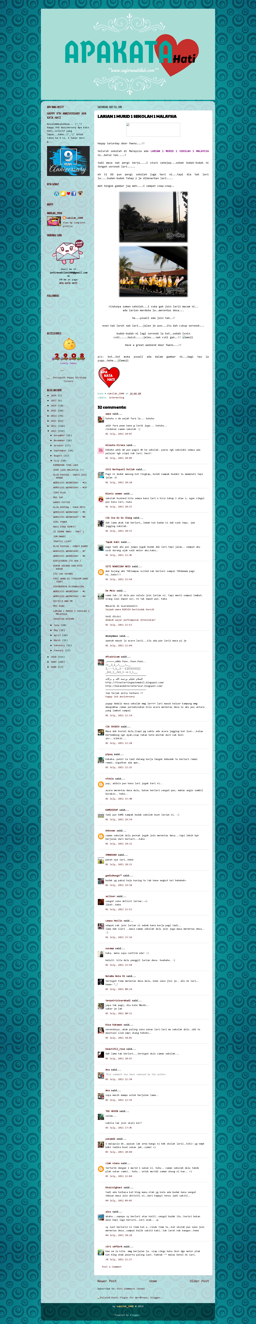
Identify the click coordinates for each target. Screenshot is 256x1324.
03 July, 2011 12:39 (119, 1100)
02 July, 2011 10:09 (119, 458)
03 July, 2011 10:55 (119, 1058)
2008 (54, 667)
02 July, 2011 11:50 (119, 579)
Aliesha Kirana (115, 445)
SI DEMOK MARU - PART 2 (68, 531)
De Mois (110, 591)
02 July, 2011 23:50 (119, 965)
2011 (54, 431)
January (59, 650)
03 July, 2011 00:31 (119, 1013)
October (59, 445)
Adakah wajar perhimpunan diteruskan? (131, 620)
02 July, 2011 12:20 (119, 743)
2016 (54, 405)
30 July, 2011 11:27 (119, 1259)
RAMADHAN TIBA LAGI (65, 465)
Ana (108, 1070)
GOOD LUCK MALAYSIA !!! (68, 470)
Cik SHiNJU (112, 726)
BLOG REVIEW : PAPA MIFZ (69, 507)
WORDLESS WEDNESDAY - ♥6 (69, 556)
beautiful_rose (115, 1049)
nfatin (110, 779)
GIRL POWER (60, 522)
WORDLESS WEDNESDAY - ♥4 (69, 596)
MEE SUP (58, 497)
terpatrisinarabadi (118, 1000)
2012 (54, 426)
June (57, 625)
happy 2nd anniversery (120, 696)
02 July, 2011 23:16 (119, 937)
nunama (110, 948)
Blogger (135, 1315)
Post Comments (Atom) (131, 1289)
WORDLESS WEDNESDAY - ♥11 (70, 482)
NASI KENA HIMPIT (64, 527)
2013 (54, 421)
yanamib (110, 1139)
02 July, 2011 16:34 (119, 819)
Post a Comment (112, 1267)
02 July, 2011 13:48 (119, 799)
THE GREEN (112, 1111)
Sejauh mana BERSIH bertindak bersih (130, 609)
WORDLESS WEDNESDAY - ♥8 (69, 517)
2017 (54, 400)
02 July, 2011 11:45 (119, 555)
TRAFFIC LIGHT (62, 541)
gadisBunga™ (114, 875)
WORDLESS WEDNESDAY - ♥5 (69, 591)
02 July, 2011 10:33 (119, 507)
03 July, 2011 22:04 (119, 1176)
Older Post (199, 1281)
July (57, 461)
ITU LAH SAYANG (63, 574)
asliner (110, 896)
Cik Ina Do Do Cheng (119, 518)
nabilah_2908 (74, 218)
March (58, 640)
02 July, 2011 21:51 (119, 909)
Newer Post (107, 1281)
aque (108, 414)
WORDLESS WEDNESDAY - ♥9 (69, 512)
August (59, 455)
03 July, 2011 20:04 (119, 1152)
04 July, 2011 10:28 (119, 1235)
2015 (54, 411)
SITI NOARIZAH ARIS (118, 566)
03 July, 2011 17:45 (119, 1128)
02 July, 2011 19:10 (119, 885)
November (60, 440)
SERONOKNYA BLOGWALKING (68, 586)
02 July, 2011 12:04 (119, 645)
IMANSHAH (111, 855)
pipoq (109, 754)
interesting (116, 397)
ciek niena (112, 1163)
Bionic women (114, 493)
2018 (54, 395)
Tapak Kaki (112, 542)
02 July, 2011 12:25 (119, 767)
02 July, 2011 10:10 (119, 482)
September (61, 450)
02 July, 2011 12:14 (119, 715)
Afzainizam (112, 657)
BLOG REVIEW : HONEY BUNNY (70, 546)
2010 (54, 657)
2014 (54, 416)
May (56, 630)
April (58, 635)
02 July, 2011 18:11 (119, 844)
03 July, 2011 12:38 (119, 1079)
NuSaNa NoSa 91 (115, 976)
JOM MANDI (59, 536)
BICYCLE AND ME (63, 601)
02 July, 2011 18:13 (119, 864)
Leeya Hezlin (114, 921)
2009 (54, 662)
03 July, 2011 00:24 (119, 989)
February (60, 645)
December (60, 435)
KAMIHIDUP (112, 810)
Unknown (110, 830)
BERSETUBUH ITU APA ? (67, 561)
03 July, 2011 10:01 (119, 1038)
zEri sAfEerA (114, 1246)
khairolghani (114, 1187)
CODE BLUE (59, 492)
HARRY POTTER (61, 502)
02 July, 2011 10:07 (119, 434)
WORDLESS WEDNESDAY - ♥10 (70, 487)
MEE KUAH (58, 606)
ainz (108, 1212)
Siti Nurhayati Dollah (120, 469)
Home (153, 1281)
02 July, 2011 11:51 (119, 625)
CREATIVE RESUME (63, 619)
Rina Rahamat (114, 1025)
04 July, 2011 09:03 (119, 1200)
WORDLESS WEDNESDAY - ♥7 (69, 551)
